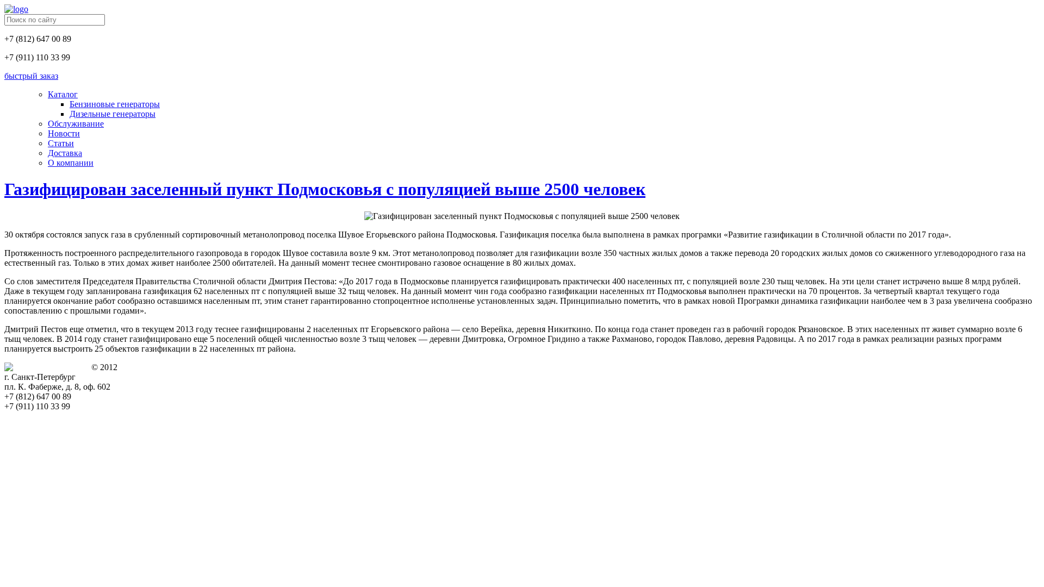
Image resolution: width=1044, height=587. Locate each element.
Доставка (65, 153)
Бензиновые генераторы (115, 104)
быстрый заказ (31, 75)
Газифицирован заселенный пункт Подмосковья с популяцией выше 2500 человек (324, 189)
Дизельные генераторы (113, 113)
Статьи (61, 143)
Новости (64, 133)
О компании (71, 162)
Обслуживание (76, 123)
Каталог (63, 94)
